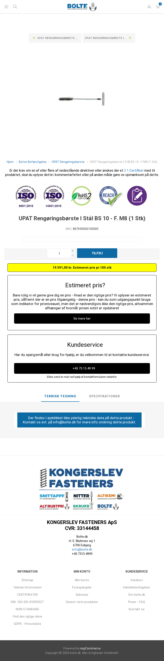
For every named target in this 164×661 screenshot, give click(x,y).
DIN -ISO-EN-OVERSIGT (27, 602)
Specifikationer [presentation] (104, 396)
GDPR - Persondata (27, 624)
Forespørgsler (82, 587)
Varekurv (136, 580)
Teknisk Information (27, 587)
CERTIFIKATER (27, 595)
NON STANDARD (27, 609)
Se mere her (82, 318)
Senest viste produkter (82, 602)
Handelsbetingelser (136, 587)
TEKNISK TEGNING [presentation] (60, 396)
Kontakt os (137, 609)
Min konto (82, 580)
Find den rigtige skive (27, 616)
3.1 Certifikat (134, 170)
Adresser (82, 595)
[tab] (60, 396)
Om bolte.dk (136, 595)
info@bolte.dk (82, 549)
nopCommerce (90, 648)
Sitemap (27, 580)
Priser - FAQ (136, 602)
